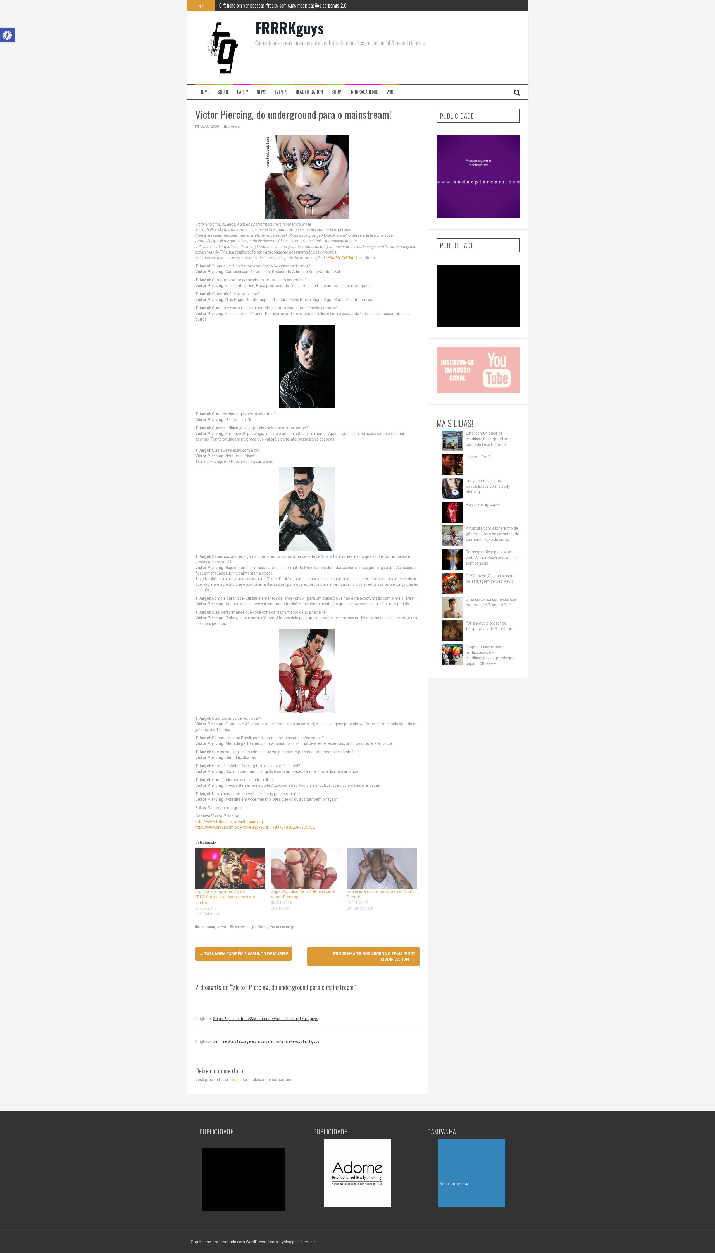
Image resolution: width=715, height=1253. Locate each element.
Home (204, 92)
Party (242, 92)
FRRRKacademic (363, 92)
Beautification (309, 92)
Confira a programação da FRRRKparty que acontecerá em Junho (225, 897)
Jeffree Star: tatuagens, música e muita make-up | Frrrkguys (266, 1041)
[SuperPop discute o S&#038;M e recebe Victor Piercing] (306, 868)
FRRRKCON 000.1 (343, 257)
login (236, 1079)
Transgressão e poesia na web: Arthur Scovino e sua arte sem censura (493, 557)
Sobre (223, 92)
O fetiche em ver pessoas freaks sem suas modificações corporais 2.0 (283, 5)
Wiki (390, 92)
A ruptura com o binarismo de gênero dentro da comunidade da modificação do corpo (492, 534)
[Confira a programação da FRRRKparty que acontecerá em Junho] (230, 868)
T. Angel (233, 126)
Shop (336, 92)
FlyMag (285, 1242)
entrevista (243, 927)
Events (281, 92)
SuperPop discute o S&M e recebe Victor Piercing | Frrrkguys (265, 1019)
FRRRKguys (289, 27)
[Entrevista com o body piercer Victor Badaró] (382, 868)
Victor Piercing (281, 927)
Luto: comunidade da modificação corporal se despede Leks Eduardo (487, 439)
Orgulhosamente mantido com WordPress (228, 1242)
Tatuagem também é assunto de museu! (243, 953)
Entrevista (207, 927)
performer (260, 927)
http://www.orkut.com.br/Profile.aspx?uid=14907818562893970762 (255, 827)
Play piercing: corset (483, 504)
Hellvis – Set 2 (478, 457)
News (261, 92)
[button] (7, 35)
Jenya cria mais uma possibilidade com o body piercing (488, 486)
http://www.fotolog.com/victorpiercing (229, 821)
